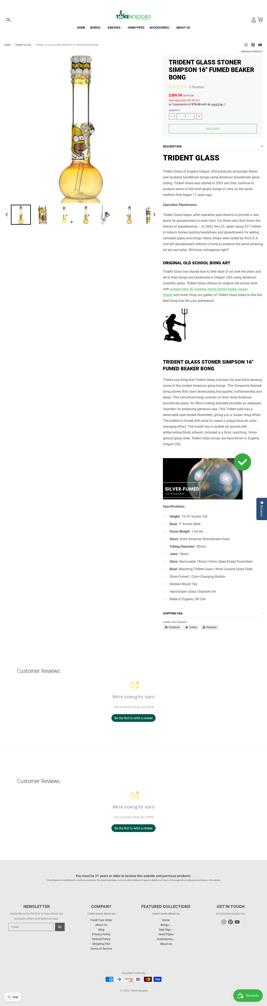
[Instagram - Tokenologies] (246, 45)
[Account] (253, 19)
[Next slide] (154, 215)
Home (7, 45)
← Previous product (250, 51)
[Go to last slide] (7, 215)
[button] (213, 104)
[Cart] (260, 19)
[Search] (8, 19)
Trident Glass (23, 45)
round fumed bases (222, 289)
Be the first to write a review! (133, 718)
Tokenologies (139, 990)
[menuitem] (21, 215)
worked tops (179, 289)
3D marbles (197, 289)
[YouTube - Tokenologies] (260, 45)
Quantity (174, 110)
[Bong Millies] (237, 289)
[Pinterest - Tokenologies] (253, 45)
